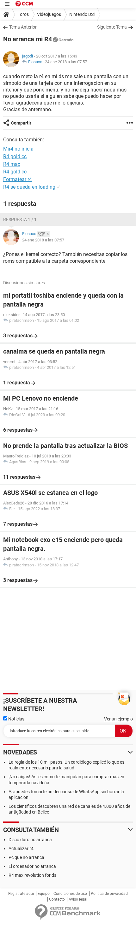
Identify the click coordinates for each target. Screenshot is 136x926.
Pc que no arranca (26, 857)
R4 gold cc (15, 156)
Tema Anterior (23, 27)
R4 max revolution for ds (32, 875)
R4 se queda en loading (29, 187)
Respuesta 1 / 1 (20, 219)
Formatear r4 (17, 179)
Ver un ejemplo (118, 718)
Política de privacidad (109, 893)
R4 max (11, 164)
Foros (23, 14)
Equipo (44, 893)
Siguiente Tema (112, 27)
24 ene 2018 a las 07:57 (66, 61)
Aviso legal (78, 899)
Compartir (21, 122)
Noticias (15, 718)
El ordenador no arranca (32, 866)
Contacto (57, 899)
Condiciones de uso (70, 893)
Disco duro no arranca (30, 839)
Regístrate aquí (21, 893)
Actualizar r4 (21, 848)
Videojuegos (49, 14)
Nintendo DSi (82, 14)
